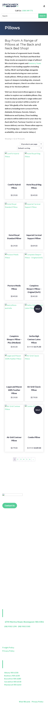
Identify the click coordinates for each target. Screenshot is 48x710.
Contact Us (10, 505)
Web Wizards (24, 702)
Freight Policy (8, 647)
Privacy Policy (8, 651)
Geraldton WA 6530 (12, 682)
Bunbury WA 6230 (12, 675)
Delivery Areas (40, 708)
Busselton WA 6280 (12, 678)
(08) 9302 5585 (24, 626)
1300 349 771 (27, 10)
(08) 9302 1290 (10, 626)
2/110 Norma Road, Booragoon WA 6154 (24, 622)
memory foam (35, 63)
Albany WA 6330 (11, 672)
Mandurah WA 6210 (12, 685)
